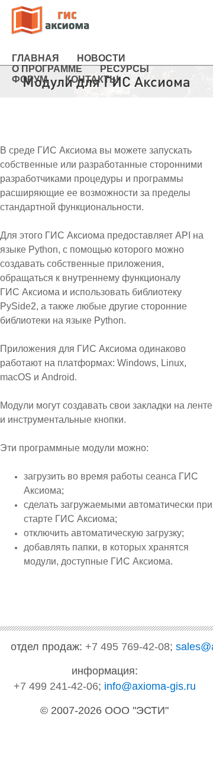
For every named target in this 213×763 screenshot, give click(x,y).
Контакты (92, 79)
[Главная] (50, 21)
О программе (47, 69)
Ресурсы (124, 69)
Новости (101, 58)
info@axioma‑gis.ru (150, 686)
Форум (29, 79)
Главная (35, 58)
